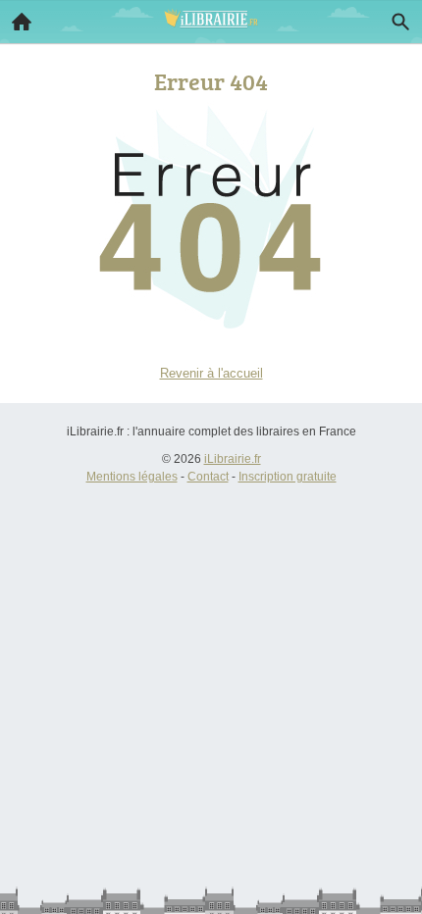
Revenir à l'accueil (211, 373)
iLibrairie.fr (232, 459)
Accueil (21, 21)
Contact (208, 476)
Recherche (400, 21)
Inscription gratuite (287, 476)
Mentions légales (132, 476)
